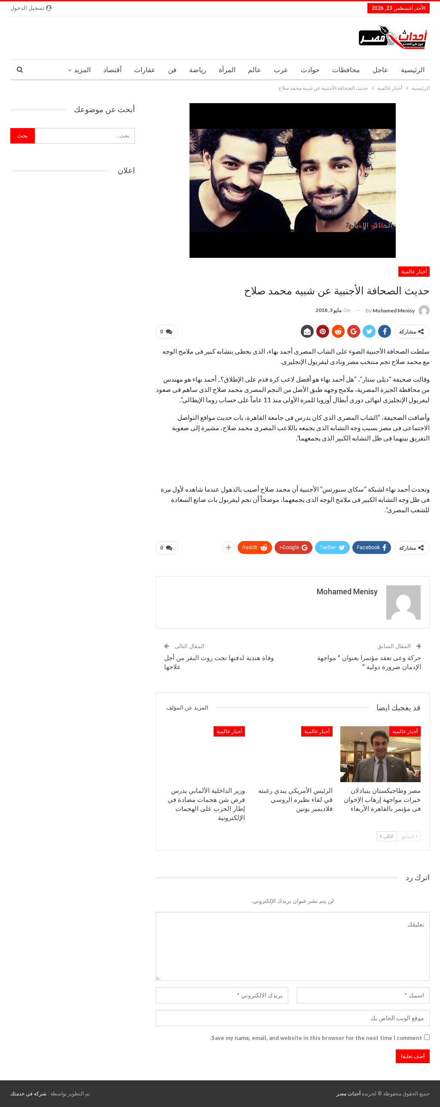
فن (172, 70)
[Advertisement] (292, 463)
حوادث (310, 70)
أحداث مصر (348, 1094)
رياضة (197, 70)
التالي (388, 836)
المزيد (82, 70)
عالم (254, 70)
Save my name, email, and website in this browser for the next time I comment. (316, 1037)
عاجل (380, 70)
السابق (408, 836)
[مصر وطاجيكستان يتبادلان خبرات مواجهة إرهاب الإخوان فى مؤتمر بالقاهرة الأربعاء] (380, 754)
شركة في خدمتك (28, 1094)
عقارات (145, 70)
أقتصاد (112, 70)
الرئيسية (413, 70)
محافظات (346, 70)
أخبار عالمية (414, 272)
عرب (281, 70)
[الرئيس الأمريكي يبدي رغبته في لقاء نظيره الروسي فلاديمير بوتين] (293, 754)
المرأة (227, 70)
